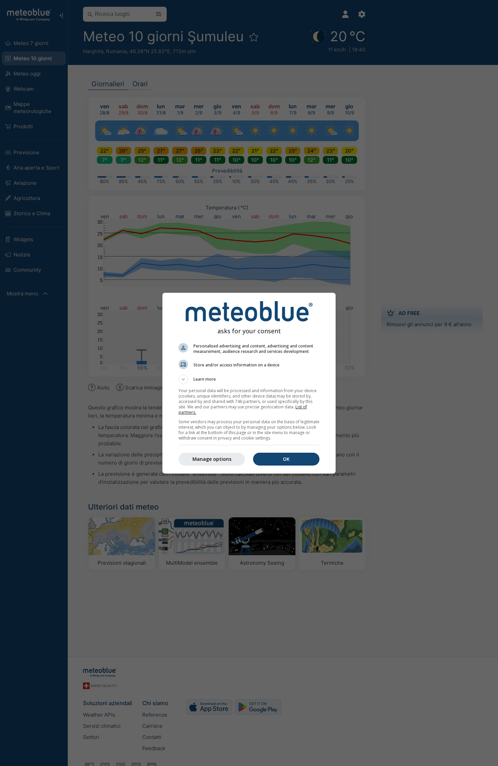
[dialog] (249, 383)
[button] (249, 379)
